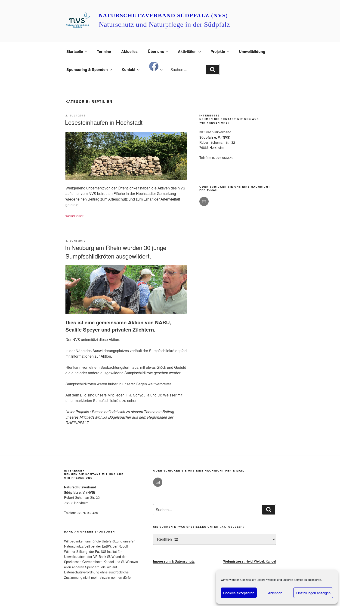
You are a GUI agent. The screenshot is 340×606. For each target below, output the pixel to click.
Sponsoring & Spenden (87, 69)
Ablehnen (275, 592)
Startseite (74, 51)
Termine (104, 51)
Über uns (156, 51)
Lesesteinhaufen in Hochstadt (103, 122)
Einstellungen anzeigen (313, 592)
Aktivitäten (187, 51)
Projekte (217, 51)
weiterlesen (74, 215)
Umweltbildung (252, 51)
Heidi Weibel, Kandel (249, 561)
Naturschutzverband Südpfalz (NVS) (163, 15)
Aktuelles (129, 51)
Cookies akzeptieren (238, 592)
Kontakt (128, 69)
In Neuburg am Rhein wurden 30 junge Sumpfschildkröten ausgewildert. (115, 251)
